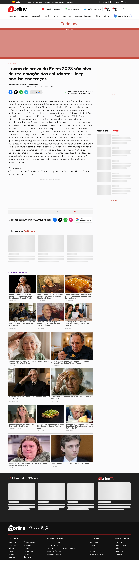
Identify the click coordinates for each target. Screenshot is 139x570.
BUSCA (104, 2)
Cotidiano (69, 23)
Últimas (106, 16)
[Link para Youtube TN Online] (47, 528)
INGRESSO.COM (29, 2)
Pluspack (118, 554)
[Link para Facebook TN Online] (31, 528)
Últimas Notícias (29, 542)
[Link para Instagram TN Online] (42, 528)
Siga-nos (34, 92)
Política (55, 16)
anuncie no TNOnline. (72, 212)
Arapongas (24, 16)
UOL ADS (70, 2)
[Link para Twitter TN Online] (36, 528)
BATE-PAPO (115, 2)
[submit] (124, 9)
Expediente (93, 548)
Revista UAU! (66, 16)
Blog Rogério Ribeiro (54, 554)
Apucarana (12, 16)
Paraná (46, 16)
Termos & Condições (96, 554)
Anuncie (92, 545)
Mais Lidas (12, 542)
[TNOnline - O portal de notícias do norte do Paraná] (17, 9)
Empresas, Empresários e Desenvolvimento (62, 548)
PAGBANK (47, 2)
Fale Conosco (94, 542)
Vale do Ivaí (36, 16)
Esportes (11, 557)
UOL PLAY (62, 2)
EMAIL (126, 2)
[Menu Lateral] (130, 9)
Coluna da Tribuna (53, 542)
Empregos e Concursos (83, 16)
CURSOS (55, 2)
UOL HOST (39, 2)
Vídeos (97, 16)
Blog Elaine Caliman (54, 551)
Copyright (93, 551)
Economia (27, 557)
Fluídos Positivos (52, 545)
